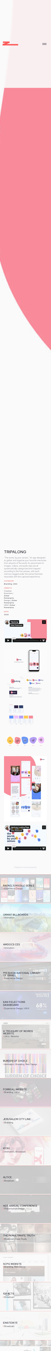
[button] (44, 44)
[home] (10, 44)
